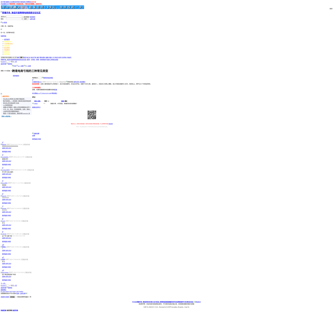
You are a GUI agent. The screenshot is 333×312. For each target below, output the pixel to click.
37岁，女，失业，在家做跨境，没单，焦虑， (17, 109)
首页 (7, 39)
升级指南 (22, 2)
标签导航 (16, 2)
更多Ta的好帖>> (7, 116)
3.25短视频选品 (7, 105)
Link (10, 291)
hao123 (4, 196)
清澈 (3, 259)
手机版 (134, 302)
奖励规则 (111, 123)
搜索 (18, 57)
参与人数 (37, 101)
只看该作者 (62, 82)
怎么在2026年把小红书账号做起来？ (14, 99)
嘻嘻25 (4, 247)
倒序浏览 (76, 82)
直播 (47, 57)
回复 (55, 89)
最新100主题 (10, 2)
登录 (17, 293)
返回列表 (3, 64)
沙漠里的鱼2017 (37, 82)
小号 (53, 57)
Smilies (21, 291)
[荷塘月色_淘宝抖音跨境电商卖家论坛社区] (21, 13)
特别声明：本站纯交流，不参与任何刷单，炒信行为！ (26, 4)
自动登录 (26, 17)
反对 (9, 148)
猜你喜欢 (42, 57)
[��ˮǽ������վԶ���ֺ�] (194, 302)
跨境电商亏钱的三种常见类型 (49, 59)
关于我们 (3, 2)
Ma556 (4, 144)
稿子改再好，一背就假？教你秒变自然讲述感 (17, 101)
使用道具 (35, 139)
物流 (56, 57)
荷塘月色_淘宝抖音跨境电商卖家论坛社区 (13, 59)
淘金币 (69, 57)
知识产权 (33, 57)
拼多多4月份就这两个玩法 (11, 103)
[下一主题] (27, 66)
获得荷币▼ (7, 41)
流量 (50, 57)
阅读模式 (82, 82)
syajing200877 (6, 170)
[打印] (14, 66)
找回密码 (32, 17)
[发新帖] (9, 64)
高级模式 (3, 290)
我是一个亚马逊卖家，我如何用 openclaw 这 (16, 113)
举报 (39, 139)
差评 (38, 57)
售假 (24, 57)
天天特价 (64, 57)
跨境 (37, 59)
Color (3, 291)
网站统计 (198, 302)
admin (36, 103)
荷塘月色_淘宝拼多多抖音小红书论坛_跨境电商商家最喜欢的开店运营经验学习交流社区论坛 (164, 302)
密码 (2, 19)
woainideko (5, 157)
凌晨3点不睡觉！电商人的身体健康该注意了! (17, 107)
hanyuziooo (5, 272)
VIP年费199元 (8, 43)
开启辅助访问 (5, 4)
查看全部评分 (36, 107)
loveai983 (4, 183)
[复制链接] (16, 75)
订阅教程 (28, 2)
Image (7, 291)
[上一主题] (20, 66)
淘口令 (28, 57)
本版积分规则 (5, 297)
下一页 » (3, 283)
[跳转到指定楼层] (47, 78)
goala (3, 221)
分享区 (33, 59)
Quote (14, 291)
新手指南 (7, 54)
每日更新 (7, 48)
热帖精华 (7, 50)
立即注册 (32, 19)
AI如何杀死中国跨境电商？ (11, 111)
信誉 (59, 57)
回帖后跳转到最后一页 (24, 297)
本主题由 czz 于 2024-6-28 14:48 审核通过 (44, 93)
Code (17, 291)
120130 (4, 234)
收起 (62, 101)
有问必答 (7, 45)
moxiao (4, 208)
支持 (6, 148)
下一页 (15, 61)
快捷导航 (3, 36)
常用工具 (7, 52)
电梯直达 (35, 78)
